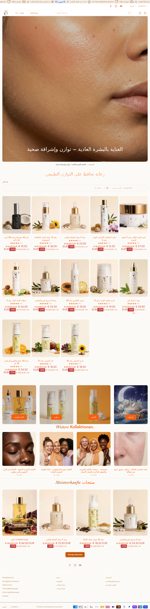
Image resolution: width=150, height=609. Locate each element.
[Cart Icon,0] (145, 13)
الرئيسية (91, 164)
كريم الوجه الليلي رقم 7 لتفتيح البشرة (134, 238)
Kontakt (5, 596)
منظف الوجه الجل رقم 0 (16, 300)
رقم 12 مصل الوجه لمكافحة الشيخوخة (46, 238)
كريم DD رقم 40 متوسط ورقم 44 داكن (16, 238)
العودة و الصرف (110, 585)
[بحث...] (129, 13)
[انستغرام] (115, 6)
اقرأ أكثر (5, 182)
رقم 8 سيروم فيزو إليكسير (45, 300)
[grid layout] (107, 188)
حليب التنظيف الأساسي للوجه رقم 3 (104, 238)
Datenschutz (7, 585)
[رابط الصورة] (19, 404)
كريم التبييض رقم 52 (75, 360)
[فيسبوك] (110, 6)
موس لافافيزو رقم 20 (75, 300)
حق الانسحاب (60, 589)
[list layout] (104, 188)
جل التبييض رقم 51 (45, 360)
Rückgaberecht (8, 578)
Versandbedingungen (10, 589)
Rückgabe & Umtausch (10, 581)
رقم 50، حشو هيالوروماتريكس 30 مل (16, 362)
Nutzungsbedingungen (10, 592)
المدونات (108, 578)
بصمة (58, 578)
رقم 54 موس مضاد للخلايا (93, 539)
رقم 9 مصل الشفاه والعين (75, 237)
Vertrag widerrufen (75, 555)
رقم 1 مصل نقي (133, 300)
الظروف (59, 581)
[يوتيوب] (121, 6)
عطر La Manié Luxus (19, 539)
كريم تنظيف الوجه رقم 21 (104, 300)
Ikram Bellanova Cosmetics (53, 607)
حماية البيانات (60, 585)
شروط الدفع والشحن (112, 581)
